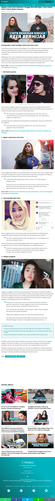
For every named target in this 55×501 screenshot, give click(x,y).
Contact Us (22, 486)
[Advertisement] (27, 371)
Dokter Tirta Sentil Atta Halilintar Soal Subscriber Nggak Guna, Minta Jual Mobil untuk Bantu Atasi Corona (28, 331)
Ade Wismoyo (11, 11)
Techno (21, 5)
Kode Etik (28, 486)
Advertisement (9, 486)
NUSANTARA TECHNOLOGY (29, 465)
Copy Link (49, 499)
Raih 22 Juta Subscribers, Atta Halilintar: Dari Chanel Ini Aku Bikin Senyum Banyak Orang (25, 334)
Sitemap (47, 486)
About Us (34, 486)
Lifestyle (6, 5)
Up (52, 496)
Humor (2, 405)
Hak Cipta (16, 486)
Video (33, 5)
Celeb (29, 405)
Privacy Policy (41, 486)
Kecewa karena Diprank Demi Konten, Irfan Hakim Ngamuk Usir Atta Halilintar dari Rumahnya (27, 328)
